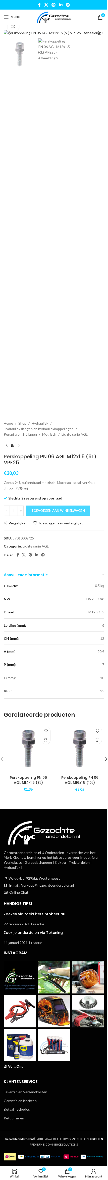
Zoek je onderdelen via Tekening (33, 932)
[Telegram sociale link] (67, 5)
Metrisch (49, 434)
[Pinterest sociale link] (53, 5)
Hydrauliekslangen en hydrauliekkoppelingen (39, 429)
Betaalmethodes (17, 1109)
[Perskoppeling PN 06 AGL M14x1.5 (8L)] (28, 748)
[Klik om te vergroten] (13, 26)
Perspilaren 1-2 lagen (20, 434)
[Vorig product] (7, 445)
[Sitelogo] (54, 17)
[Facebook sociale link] (39, 5)
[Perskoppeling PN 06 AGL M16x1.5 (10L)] (79, 748)
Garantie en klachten (20, 1101)
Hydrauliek (40, 423)
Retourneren (14, 1118)
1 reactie (37, 924)
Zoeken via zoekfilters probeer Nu (34, 914)
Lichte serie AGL (75, 434)
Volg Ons (15, 1066)
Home (8, 423)
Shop (22, 423)
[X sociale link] (46, 5)
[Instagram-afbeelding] (20, 977)
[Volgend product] (19, 445)
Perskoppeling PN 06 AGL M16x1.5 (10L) (79, 780)
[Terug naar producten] (13, 445)
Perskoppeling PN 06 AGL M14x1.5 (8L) (28, 780)
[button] (9, 33)
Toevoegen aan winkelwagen (58, 511)
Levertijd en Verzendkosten (25, 1092)
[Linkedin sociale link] (60, 5)
